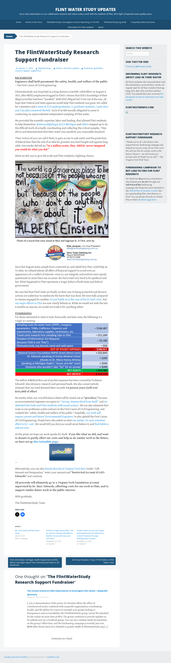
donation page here (147, 200)
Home (18, 22)
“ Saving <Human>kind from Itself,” (79, 401)
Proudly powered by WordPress (16, 657)
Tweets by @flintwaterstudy (138, 66)
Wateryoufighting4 (47, 124)
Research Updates (71, 68)
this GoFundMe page (45, 441)
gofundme (98, 68)
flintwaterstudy (44, 68)
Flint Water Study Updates (85, 9)
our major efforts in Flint (28, 303)
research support (22, 70)
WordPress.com (53, 657)
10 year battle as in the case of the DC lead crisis (75, 299)
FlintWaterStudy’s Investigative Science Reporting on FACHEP (73, 22)
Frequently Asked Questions (143, 22)
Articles (59, 68)
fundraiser (88, 68)
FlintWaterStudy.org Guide (115, 22)
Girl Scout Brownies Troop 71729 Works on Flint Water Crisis (93, 561)
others (85, 124)
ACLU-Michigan (67, 124)
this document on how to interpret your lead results (144, 97)
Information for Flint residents (81, 27)
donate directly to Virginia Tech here (65, 468)
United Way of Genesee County (143, 191)
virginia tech (36, 70)
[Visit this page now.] (62, 452)
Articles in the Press (33, 22)
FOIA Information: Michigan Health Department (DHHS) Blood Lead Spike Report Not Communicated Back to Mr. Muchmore (35, 562)
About (100, 27)
